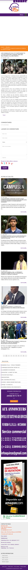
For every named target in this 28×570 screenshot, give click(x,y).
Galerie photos (5, 555)
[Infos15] (14, 7)
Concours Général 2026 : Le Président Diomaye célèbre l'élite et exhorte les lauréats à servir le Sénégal (12, 273)
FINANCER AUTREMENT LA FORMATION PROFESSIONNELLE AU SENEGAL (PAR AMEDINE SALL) (13, 308)
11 (23, 355)
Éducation (8, 47)
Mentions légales (5, 561)
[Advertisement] (14, 31)
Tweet (4, 115)
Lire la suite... (24, 211)
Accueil (2, 47)
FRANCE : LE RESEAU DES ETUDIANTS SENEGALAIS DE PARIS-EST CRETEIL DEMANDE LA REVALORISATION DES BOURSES (13, 342)
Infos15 (21, 568)
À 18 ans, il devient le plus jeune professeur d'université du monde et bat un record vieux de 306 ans (13, 237)
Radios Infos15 (5, 557)
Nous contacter (14, 401)
